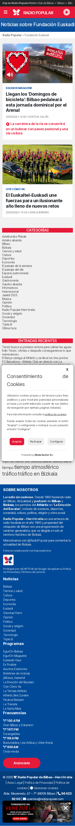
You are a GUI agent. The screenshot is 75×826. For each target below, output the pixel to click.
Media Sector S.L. (44, 454)
